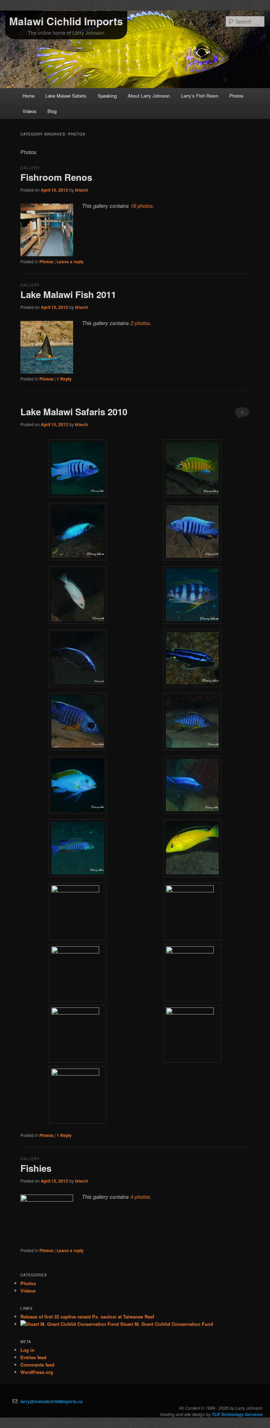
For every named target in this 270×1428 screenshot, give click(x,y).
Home (28, 95)
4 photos (140, 1196)
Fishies (35, 1168)
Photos (236, 95)
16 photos (141, 205)
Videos (29, 111)
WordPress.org (36, 1372)
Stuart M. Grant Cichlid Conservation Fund (166, 1324)
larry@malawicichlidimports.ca (51, 1401)
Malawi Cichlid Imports (66, 20)
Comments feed (37, 1364)
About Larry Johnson (149, 95)
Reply (64, 379)
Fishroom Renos (56, 177)
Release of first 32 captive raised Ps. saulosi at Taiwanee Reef (87, 1316)
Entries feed (33, 1357)
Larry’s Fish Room (199, 95)
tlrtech (81, 190)
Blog (52, 111)
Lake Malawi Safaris (65, 95)
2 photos (140, 322)
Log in (27, 1350)
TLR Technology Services (237, 1414)
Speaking (107, 95)
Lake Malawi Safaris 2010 (73, 411)
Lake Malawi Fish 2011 (68, 294)
